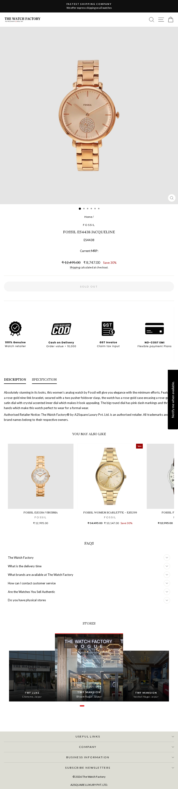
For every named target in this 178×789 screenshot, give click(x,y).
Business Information (88, 757)
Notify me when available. (173, 399)
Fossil (89, 225)
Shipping (75, 267)
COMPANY (88, 747)
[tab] (15, 380)
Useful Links (88, 736)
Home (88, 216)
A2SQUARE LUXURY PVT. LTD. (89, 784)
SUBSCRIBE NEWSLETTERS (87, 767)
